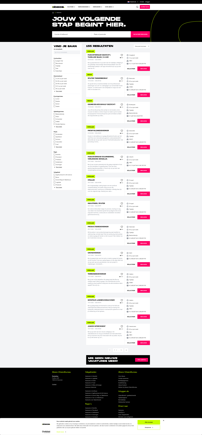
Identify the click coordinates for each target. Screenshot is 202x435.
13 (121, 350)
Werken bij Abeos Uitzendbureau (127, 387)
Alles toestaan (149, 422)
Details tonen (60, 432)
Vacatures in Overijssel (91, 417)
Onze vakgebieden (123, 415)
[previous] (110, 350)
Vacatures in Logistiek (91, 378)
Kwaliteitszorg (122, 383)
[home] (53, 13)
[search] (137, 7)
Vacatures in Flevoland (91, 410)
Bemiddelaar (122, 400)
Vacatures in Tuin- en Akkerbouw (94, 398)
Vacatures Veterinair (90, 387)
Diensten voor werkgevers (125, 417)
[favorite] (122, 55)
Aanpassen (148, 427)
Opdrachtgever (122, 398)
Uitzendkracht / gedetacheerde (127, 395)
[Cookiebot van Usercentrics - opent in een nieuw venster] (46, 432)
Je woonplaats (58, 49)
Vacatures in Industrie (91, 376)
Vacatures (121, 410)
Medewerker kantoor (124, 402)
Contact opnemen (123, 378)
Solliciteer (131, 69)
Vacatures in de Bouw (91, 391)
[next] (126, 350)
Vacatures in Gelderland (92, 412)
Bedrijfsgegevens (123, 381)
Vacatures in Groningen (91, 415)
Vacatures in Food (90, 383)
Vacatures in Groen (90, 381)
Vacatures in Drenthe (91, 408)
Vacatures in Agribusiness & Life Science (96, 393)
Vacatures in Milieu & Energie (93, 385)
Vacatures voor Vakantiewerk (93, 400)
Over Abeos (121, 376)
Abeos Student (122, 385)
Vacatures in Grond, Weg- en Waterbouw (96, 395)
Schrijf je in (121, 412)
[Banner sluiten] (163, 420)
